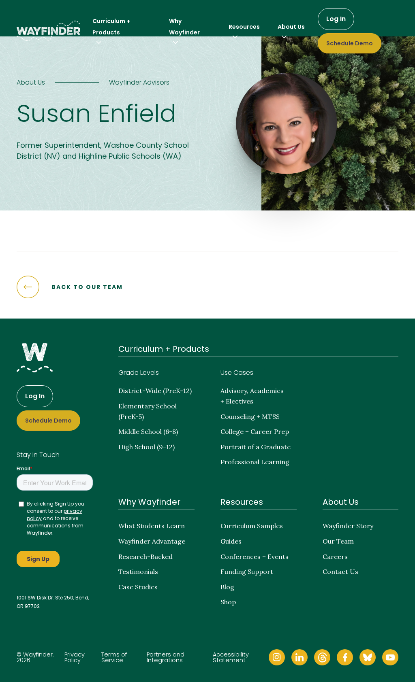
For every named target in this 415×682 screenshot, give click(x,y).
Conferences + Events (254, 556)
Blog (227, 587)
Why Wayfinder (149, 502)
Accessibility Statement (231, 657)
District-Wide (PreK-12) (155, 391)
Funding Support (246, 571)
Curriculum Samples (251, 526)
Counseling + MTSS (250, 416)
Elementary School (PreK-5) (147, 411)
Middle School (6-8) (148, 431)
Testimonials (138, 571)
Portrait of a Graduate (255, 447)
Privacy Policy (74, 657)
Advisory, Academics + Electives (252, 396)
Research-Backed (145, 556)
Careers (335, 556)
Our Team (338, 541)
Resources (241, 502)
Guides (231, 541)
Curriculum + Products (163, 349)
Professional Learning (254, 462)
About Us (341, 502)
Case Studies (138, 587)
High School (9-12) (146, 447)
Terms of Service (114, 657)
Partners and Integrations (165, 657)
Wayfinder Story (348, 526)
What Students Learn (151, 526)
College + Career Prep (254, 431)
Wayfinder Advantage (151, 541)
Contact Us (340, 571)
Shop (228, 602)
